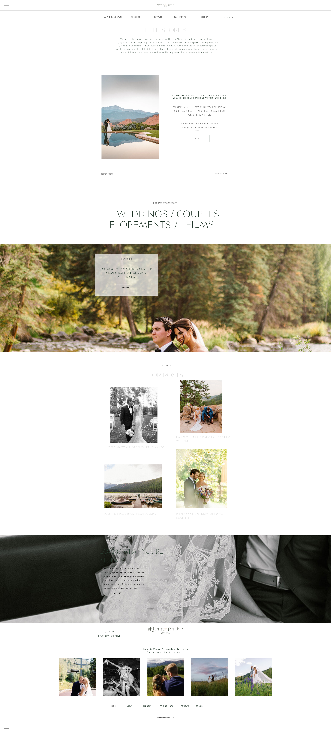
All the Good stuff (182, 95)
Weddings (220, 98)
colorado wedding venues (198, 98)
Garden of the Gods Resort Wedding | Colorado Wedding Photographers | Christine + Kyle (200, 111)
